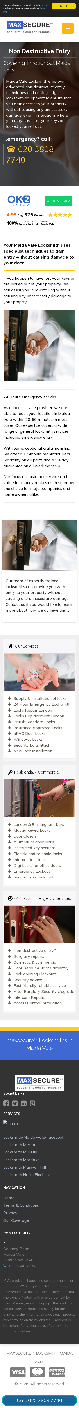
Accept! (64, 6)
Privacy (10, 1212)
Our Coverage (16, 1220)
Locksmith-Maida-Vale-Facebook (33, 1137)
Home (8, 1197)
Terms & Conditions (21, 1205)
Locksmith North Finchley (26, 1174)
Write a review (59, 201)
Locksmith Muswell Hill (24, 1167)
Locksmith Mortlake (21, 1159)
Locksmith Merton (19, 1144)
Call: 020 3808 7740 (39, 1400)
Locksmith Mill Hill (20, 1152)
